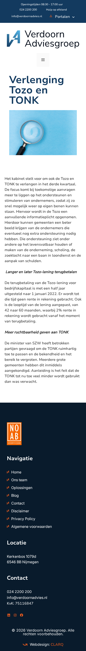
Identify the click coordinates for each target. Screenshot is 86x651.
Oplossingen (21, 487)
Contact (18, 503)
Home (16, 472)
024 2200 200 (28, 9)
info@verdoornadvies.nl (26, 16)
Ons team (19, 480)
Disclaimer (20, 511)
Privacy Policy (23, 518)
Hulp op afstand (56, 9)
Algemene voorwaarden (31, 526)
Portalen (62, 16)
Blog (15, 495)
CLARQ (57, 644)
